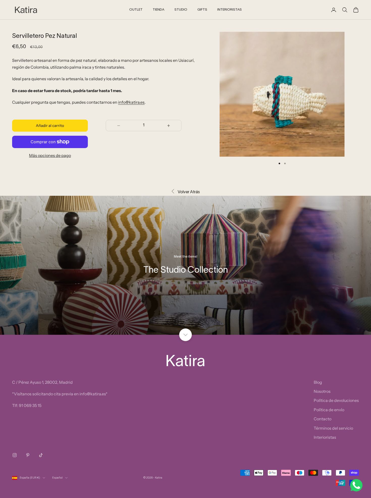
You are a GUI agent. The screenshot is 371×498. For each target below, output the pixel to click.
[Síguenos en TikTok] (40, 455)
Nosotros (322, 391)
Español (57, 478)
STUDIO (180, 9)
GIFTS (202, 9)
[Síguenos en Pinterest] (27, 455)
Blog (318, 382)
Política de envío (329, 409)
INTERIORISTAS (229, 9)
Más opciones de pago (50, 155)
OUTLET (136, 9)
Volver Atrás (189, 192)
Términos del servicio (333, 428)
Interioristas (325, 437)
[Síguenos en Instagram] (14, 455)
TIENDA (158, 9)
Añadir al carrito (50, 125)
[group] (185, 265)
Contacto (322, 418)
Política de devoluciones (336, 400)
